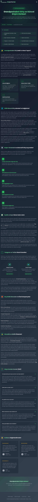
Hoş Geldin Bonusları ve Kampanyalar (27, 40)
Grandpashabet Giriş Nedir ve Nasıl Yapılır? (10, 34)
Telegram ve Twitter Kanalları (9, 40)
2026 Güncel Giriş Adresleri (26, 33)
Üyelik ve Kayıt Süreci (25, 37)
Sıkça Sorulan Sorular (24, 44)
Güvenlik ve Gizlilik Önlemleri (9, 44)
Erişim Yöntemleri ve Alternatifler (9, 37)
